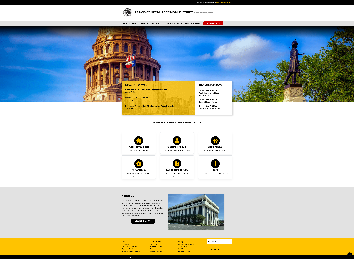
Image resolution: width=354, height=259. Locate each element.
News (186, 23)
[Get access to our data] (215, 167)
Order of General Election (136, 98)
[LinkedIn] (218, 249)
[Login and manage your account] (215, 143)
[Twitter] (211, 249)
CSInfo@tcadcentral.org (224, 2)
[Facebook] (208, 249)
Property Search (213, 23)
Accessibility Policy (184, 251)
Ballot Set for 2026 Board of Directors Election (146, 90)
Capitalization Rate (184, 249)
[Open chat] (349, 254)
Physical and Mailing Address (131, 249)
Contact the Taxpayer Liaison (131, 251)
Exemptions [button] (155, 23)
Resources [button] (195, 23)
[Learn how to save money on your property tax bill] (139, 167)
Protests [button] (168, 23)
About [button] (125, 23)
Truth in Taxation (183, 246)
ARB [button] (178, 23)
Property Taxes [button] (139, 23)
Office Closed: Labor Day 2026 (209, 108)
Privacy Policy (182, 242)
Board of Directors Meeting (208, 102)
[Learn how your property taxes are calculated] (177, 167)
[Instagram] (215, 249)
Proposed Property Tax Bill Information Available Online (150, 106)
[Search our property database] (139, 143)
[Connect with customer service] (177, 143)
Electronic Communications (186, 244)
